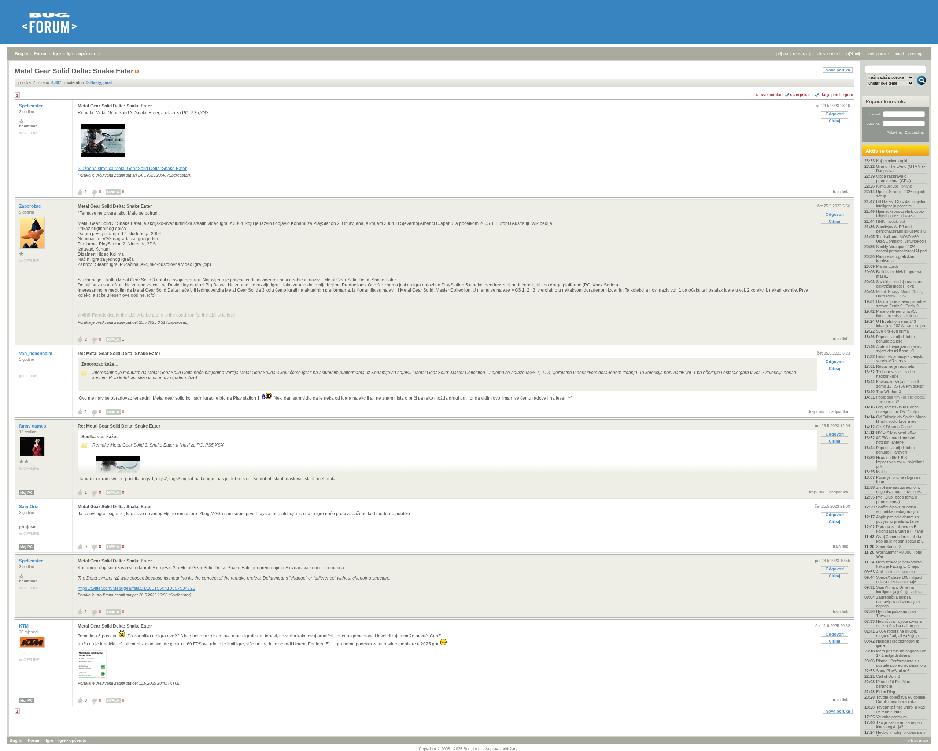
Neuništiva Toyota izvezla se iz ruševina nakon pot (899, 623)
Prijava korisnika (886, 101)
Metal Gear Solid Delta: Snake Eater (115, 105)
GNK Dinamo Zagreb (894, 427)
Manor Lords (887, 266)
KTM (24, 626)
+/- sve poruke (768, 94)
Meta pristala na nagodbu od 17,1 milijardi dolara (901, 653)
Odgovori (835, 114)
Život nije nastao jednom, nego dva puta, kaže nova (899, 489)
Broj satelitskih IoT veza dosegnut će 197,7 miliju (897, 409)
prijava (782, 54)
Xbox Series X (888, 546)
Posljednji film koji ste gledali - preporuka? (900, 399)
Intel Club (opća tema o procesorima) (896, 499)
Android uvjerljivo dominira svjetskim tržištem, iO (899, 348)
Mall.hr (882, 472)
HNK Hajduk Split (891, 221)
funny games (33, 426)
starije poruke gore (836, 94)
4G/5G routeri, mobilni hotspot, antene (895, 440)
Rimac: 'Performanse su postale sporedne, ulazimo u (901, 663)
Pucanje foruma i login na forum (898, 479)
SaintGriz (29, 506)
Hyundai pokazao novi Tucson (896, 613)
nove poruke (878, 54)
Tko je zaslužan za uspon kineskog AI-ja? (899, 724)
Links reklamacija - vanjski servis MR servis (899, 358)
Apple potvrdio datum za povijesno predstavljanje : (898, 519)
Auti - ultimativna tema (895, 572)
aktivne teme (828, 54)
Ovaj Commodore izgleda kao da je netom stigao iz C (900, 538)
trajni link (840, 191)
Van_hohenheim (36, 353)
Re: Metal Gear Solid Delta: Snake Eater (119, 353)
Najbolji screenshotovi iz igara (897, 643)
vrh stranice (917, 740)
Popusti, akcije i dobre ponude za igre (895, 338)
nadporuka (838, 411)
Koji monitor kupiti (891, 161)
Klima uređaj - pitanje (894, 186)
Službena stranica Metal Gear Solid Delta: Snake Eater (132, 168)
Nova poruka (838, 70)
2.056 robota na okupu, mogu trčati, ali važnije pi (897, 633)
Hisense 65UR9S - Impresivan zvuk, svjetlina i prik (900, 462)
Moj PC (26, 493)
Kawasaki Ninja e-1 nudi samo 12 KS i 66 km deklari (900, 384)
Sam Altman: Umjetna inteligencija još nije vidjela (899, 589)
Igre (57, 53)
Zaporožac (30, 206)
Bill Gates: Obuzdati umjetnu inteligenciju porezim (901, 203)
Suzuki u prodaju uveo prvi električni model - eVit (899, 284)
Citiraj (834, 121)
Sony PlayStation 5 (892, 671)
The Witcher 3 (888, 391)
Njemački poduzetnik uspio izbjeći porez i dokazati (900, 213)
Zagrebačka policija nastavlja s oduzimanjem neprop (898, 601)
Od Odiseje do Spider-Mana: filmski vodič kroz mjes (901, 419)
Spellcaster (31, 105)
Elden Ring (885, 691)
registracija (802, 54)
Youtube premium (891, 717)
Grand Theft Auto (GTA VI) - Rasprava (901, 168)
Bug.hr (22, 53)
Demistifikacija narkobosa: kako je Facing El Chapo (899, 564)
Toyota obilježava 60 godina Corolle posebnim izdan (900, 699)
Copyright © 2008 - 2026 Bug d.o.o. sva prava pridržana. (469, 749)
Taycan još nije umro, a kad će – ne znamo (900, 709)
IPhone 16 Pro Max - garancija (894, 684)
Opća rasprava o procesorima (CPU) (893, 178)
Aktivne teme (881, 151)
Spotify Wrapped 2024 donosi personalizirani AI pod (901, 248)
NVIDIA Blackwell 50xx (896, 432)
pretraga (915, 54)
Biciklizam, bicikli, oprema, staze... (899, 274)
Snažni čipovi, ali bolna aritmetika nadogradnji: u (897, 509)
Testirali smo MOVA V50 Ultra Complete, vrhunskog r (901, 238)
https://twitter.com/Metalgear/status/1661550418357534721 (136, 588)
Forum (41, 53)
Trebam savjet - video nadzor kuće (895, 374)
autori (899, 54)
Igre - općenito (81, 53)
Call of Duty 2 (888, 676)
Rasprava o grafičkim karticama (895, 258)
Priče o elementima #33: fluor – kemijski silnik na (897, 313)
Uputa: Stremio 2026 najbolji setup (900, 193)
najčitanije (853, 54)
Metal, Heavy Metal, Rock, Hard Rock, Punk (899, 293)
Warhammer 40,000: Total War (899, 554)
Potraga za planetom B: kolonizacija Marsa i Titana (899, 529)
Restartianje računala (895, 366)
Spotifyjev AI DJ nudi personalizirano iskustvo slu (901, 229)
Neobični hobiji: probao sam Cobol (900, 734)
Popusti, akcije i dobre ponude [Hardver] (895, 449)
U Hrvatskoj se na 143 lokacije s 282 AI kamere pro (901, 323)
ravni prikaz (800, 94)
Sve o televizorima (892, 331)
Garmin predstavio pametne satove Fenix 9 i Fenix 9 (901, 303)
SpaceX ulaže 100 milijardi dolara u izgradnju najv (899, 579)
